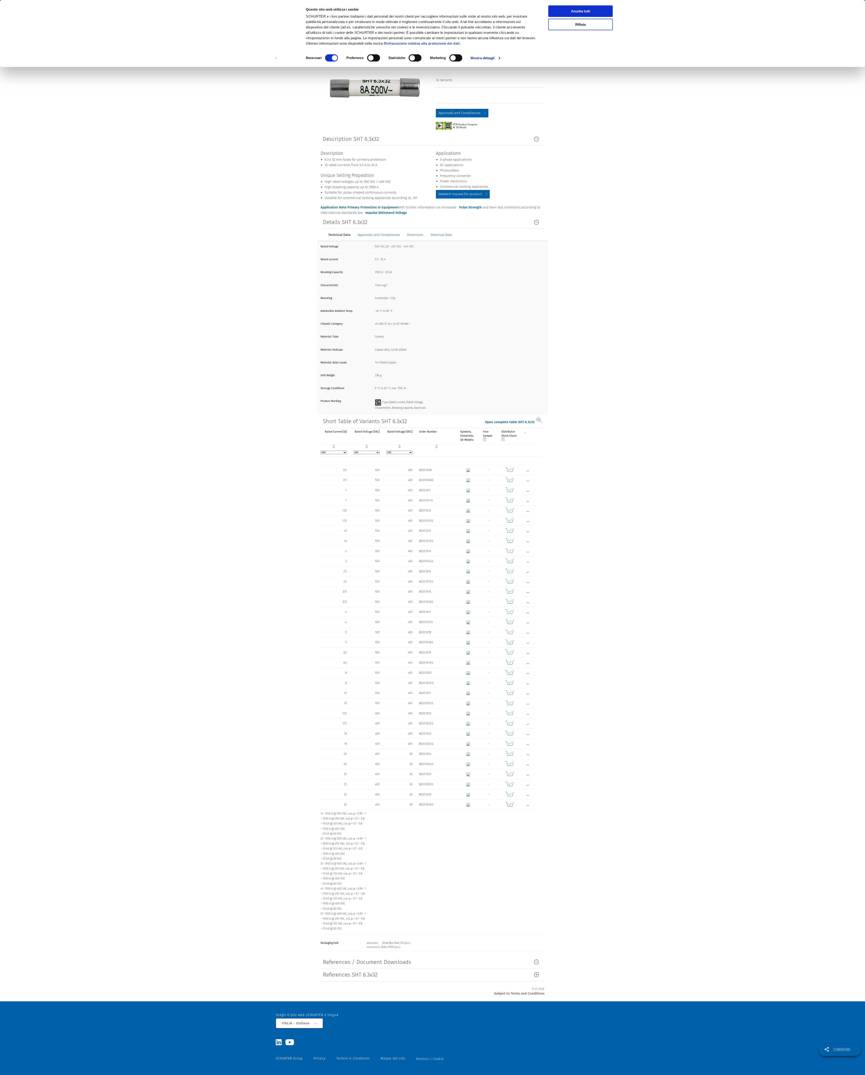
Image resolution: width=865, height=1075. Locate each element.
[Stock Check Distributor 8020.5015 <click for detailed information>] (509, 571)
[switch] (373, 58)
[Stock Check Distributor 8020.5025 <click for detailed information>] (509, 774)
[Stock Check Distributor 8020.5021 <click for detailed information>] (509, 693)
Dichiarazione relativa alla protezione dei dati (422, 43)
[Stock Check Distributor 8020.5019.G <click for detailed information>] (509, 662)
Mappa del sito (393, 1058)
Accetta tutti (580, 11)
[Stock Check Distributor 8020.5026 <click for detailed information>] (509, 794)
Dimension (415, 235)
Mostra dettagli (483, 58)
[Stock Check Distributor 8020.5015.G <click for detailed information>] (509, 581)
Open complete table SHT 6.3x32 (510, 422)
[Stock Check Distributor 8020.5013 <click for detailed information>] (509, 531)
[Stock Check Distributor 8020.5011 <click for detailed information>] (509, 490)
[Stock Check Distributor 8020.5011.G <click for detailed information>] (509, 500)
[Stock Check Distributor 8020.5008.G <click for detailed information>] (509, 480)
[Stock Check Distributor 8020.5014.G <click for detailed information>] (509, 561)
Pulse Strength (470, 207)
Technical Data (339, 235)
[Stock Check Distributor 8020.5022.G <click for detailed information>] (509, 723)
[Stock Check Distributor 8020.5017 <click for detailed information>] (509, 612)
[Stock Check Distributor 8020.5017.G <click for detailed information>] (509, 622)
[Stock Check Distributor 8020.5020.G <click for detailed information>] (509, 683)
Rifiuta (580, 24)
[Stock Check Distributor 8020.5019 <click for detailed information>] (509, 652)
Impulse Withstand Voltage (386, 213)
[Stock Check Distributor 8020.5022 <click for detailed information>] (509, 713)
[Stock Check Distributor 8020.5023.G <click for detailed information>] (509, 743)
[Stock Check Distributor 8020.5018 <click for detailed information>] (509, 632)
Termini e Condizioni (353, 1058)
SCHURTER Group (289, 1058)
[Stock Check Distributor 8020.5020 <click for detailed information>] (509, 673)
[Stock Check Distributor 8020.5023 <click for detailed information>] (509, 733)
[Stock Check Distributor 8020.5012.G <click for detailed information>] (509, 520)
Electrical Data (441, 235)
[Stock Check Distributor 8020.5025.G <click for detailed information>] (509, 784)
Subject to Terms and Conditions (519, 993)
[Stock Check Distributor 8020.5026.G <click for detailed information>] (509, 804)
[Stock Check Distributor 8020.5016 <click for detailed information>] (509, 591)
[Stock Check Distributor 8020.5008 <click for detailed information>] (509, 470)
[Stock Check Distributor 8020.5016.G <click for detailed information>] (509, 602)
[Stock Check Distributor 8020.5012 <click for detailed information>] (509, 510)
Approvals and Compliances (459, 113)
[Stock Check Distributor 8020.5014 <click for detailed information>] (509, 551)
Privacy (320, 1058)
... (525, 432)
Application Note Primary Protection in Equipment (359, 207)
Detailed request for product (460, 194)
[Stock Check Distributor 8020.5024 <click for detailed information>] (509, 754)
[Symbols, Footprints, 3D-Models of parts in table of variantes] (462, 125)
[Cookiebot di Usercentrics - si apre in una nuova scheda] (276, 58)
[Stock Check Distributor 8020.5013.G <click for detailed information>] (509, 541)
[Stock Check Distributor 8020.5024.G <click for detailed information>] (509, 764)
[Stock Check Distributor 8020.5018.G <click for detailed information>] (509, 642)
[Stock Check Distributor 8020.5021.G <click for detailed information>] (509, 703)
